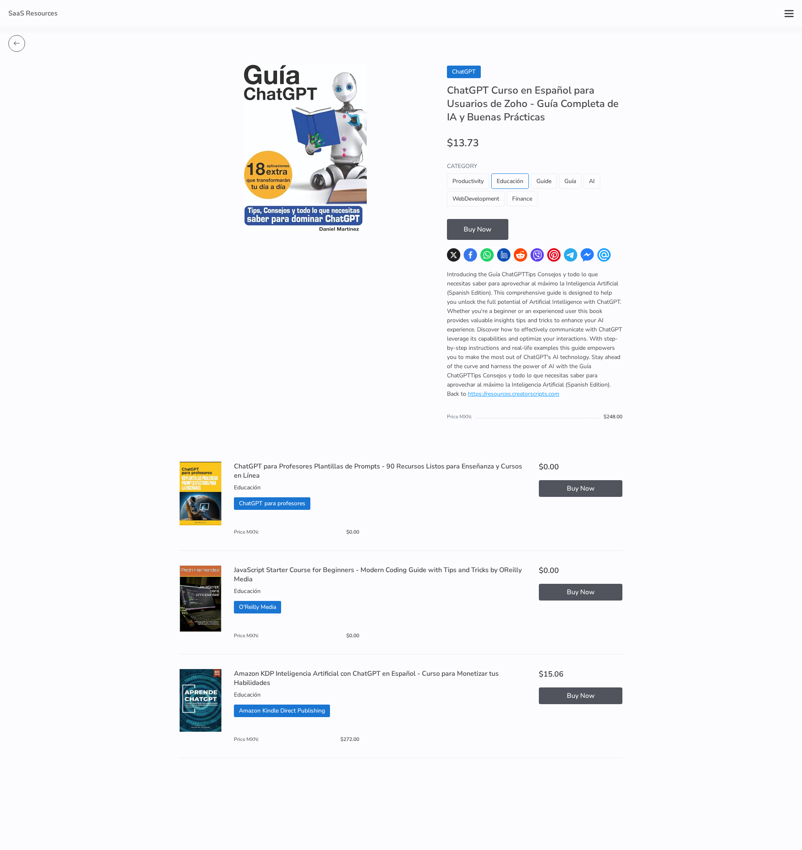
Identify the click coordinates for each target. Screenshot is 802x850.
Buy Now (478, 229)
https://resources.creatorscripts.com (513, 394)
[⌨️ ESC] (16, 43)
